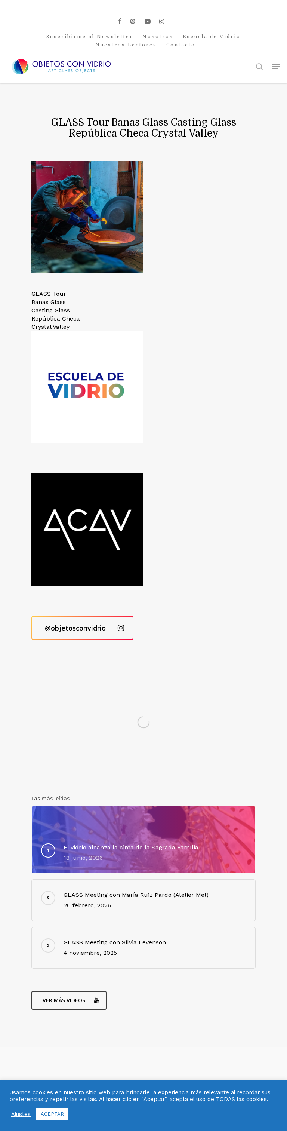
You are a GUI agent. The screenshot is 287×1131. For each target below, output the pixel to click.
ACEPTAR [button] (52, 1114)
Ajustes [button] (21, 1114)
